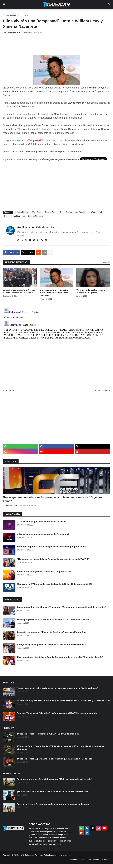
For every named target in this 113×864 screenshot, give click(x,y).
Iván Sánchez (81, 212)
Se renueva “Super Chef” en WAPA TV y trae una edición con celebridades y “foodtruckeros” (63, 701)
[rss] (42, 240)
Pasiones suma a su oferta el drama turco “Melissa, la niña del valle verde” (54, 779)
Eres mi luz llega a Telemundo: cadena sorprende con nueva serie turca (53, 804)
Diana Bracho (66, 212)
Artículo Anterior (11, 391)
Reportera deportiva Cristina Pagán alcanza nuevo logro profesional (51, 546)
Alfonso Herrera (24, 15)
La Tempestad (96, 212)
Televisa (7, 216)
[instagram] (26, 240)
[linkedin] (38, 240)
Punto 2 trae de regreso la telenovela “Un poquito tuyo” (45, 571)
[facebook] (18, 240)
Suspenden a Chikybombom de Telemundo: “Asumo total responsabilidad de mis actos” (61, 607)
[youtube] (30, 240)
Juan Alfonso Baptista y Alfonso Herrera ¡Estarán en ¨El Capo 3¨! (19, 291)
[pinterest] (34, 240)
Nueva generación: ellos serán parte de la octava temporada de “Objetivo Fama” (52, 499)
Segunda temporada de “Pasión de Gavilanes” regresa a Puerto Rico (51, 632)
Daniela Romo (51, 212)
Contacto (106, 860)
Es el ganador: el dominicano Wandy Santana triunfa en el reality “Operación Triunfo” (60, 657)
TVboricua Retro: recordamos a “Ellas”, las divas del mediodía (48, 734)
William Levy (19, 216)
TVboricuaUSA (45, 227)
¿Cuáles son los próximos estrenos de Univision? (42, 521)
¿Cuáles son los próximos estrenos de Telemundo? (43, 534)
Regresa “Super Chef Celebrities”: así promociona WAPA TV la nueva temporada (57, 713)
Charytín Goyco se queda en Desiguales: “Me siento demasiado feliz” (52, 644)
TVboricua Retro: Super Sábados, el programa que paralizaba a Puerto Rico (54, 759)
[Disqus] (56, 344)
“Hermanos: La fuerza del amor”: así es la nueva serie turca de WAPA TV (53, 559)
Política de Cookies (90, 860)
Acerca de (74, 860)
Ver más (106, 262)
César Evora (36, 212)
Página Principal (9, 15)
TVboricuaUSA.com (33, 855)
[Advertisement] (56, 44)
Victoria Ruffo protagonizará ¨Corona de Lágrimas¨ (90, 291)
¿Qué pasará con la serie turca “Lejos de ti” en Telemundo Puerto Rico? (53, 792)
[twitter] (22, 240)
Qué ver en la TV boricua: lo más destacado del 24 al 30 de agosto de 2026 (54, 584)
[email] (46, 240)
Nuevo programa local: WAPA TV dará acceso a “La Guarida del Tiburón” (53, 619)
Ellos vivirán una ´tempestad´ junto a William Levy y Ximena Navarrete (55, 293)
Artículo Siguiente (101, 391)
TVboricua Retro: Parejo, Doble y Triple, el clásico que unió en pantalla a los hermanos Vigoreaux (60, 747)
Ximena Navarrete (35, 216)
